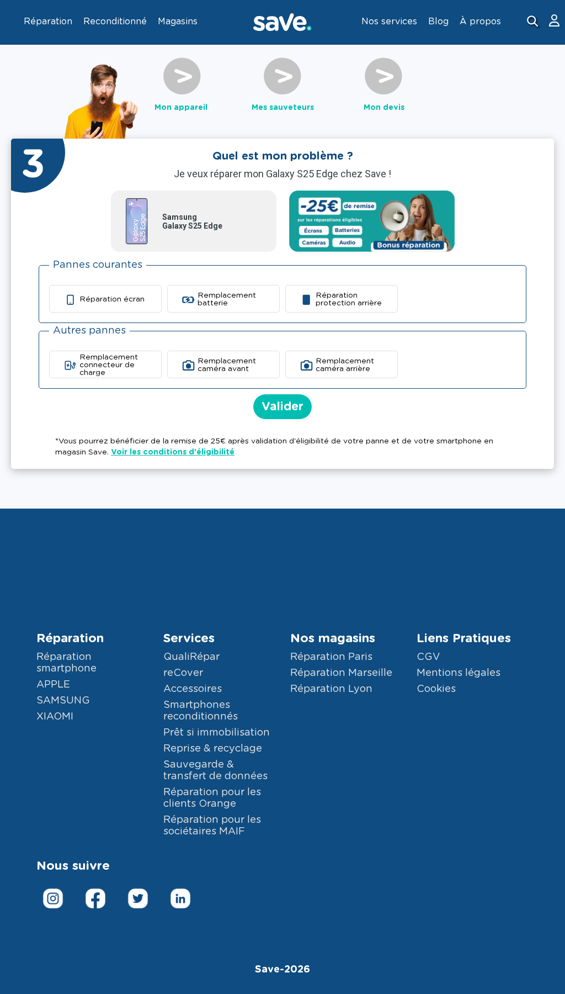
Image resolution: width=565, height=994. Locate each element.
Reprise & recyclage (212, 749)
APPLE (53, 685)
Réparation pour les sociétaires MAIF (212, 826)
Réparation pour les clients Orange (212, 798)
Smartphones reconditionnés (200, 711)
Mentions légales (458, 673)
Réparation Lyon (331, 689)
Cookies (436, 689)
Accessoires (192, 689)
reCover (183, 673)
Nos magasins (332, 638)
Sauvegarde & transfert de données (215, 770)
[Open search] (533, 22)
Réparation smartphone (66, 663)
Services (189, 638)
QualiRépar (191, 657)
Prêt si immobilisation (216, 733)
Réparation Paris (331, 657)
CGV (428, 657)
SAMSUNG (63, 701)
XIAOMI (54, 717)
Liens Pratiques (464, 638)
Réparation (70, 638)
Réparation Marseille (341, 673)
